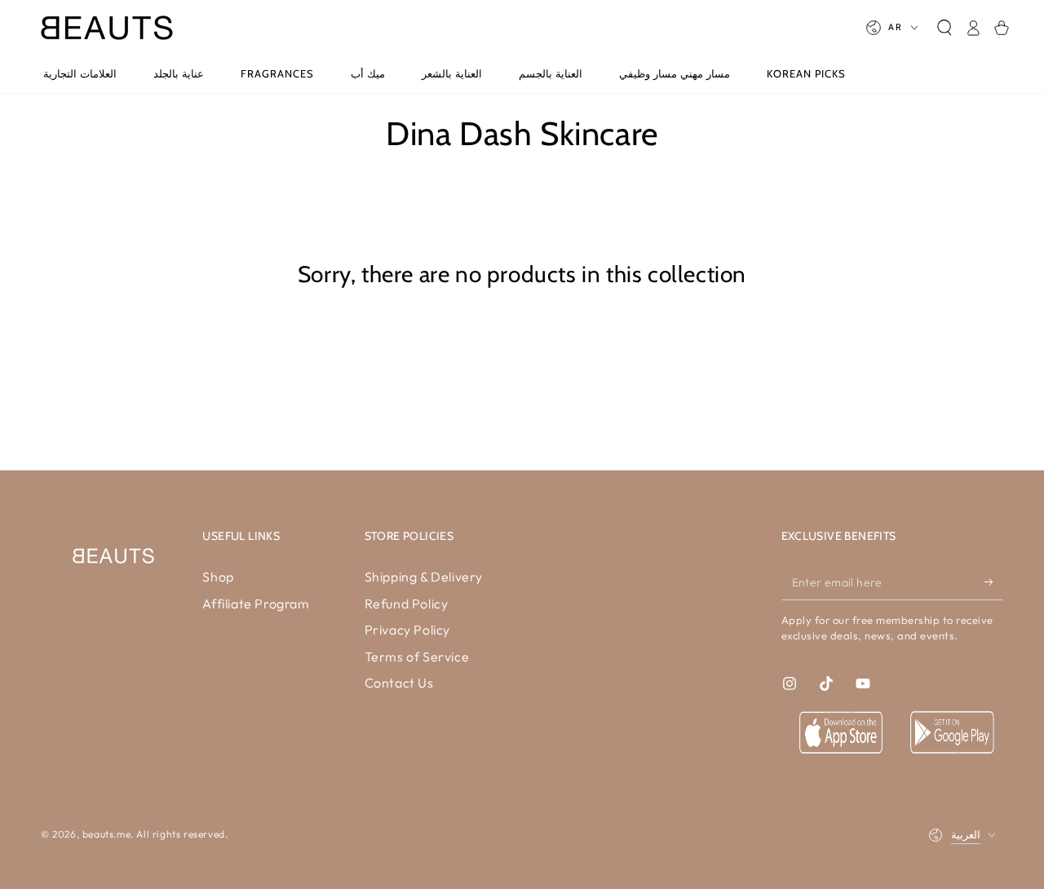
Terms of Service (417, 656)
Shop (217, 576)
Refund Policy (407, 603)
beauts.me (106, 834)
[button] (944, 28)
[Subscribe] (993, 581)
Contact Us (399, 682)
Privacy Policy (407, 629)
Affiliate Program (255, 603)
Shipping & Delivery (424, 576)
